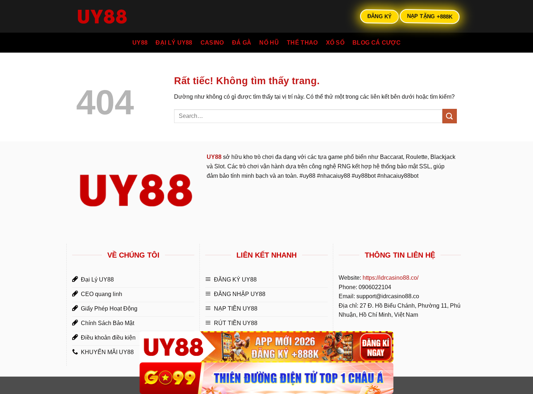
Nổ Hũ (269, 43)
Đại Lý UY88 (174, 43)
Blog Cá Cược (376, 43)
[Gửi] (449, 116)
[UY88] (266, 347)
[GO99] (266, 378)
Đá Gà (242, 43)
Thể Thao (302, 43)
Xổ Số (335, 43)
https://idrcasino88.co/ (390, 278)
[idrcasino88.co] (112, 16)
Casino (212, 43)
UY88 (140, 43)
